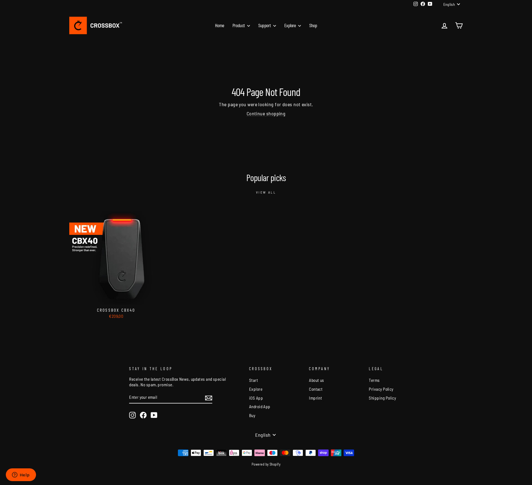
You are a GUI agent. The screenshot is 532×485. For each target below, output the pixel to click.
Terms (374, 380)
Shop (313, 25)
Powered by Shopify (266, 464)
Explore (290, 25)
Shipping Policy (382, 397)
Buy (252, 415)
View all (266, 192)
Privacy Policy (381, 389)
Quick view (116, 298)
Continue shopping (266, 113)
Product (239, 25)
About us (316, 380)
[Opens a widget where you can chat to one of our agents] (21, 475)
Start (253, 380)
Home (219, 25)
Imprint (315, 397)
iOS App (256, 397)
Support (265, 25)
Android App (259, 406)
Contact (316, 389)
